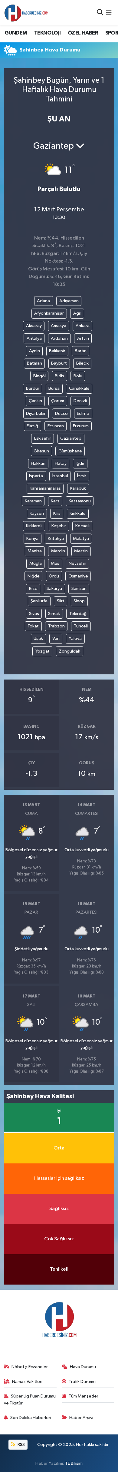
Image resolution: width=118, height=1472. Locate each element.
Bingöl (39, 376)
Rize (33, 588)
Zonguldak (69, 651)
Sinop (79, 601)
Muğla (35, 563)
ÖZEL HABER (83, 33)
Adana (43, 301)
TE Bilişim (74, 1463)
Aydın (34, 351)
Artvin (83, 338)
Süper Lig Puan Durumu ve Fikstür (30, 1399)
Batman (34, 363)
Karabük (78, 488)
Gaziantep (70, 438)
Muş (55, 563)
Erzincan (56, 426)
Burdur (32, 388)
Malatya (81, 538)
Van (56, 638)
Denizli (80, 401)
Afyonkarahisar (49, 313)
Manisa (35, 551)
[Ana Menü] (109, 12)
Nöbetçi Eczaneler (29, 1366)
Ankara (83, 325)
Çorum (57, 401)
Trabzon (56, 626)
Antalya (34, 338)
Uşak (38, 638)
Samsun (79, 588)
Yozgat (42, 651)
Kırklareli (34, 526)
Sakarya (54, 588)
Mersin (81, 551)
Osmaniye (78, 576)
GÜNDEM (16, 33)
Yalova (75, 638)
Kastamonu (80, 501)
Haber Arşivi (81, 1417)
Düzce (61, 413)
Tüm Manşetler (83, 1396)
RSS (21, 1444)
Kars (55, 501)
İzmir (81, 476)
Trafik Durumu (82, 1381)
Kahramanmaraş (45, 488)
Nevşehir (77, 563)
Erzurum (81, 426)
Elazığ (32, 426)
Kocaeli (82, 526)
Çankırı (35, 401)
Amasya (58, 325)
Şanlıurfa (39, 601)
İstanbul (60, 476)
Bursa (54, 388)
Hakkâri (38, 463)
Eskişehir (42, 438)
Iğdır (80, 463)
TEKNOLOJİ (47, 33)
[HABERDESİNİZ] (26, 12)
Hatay (61, 463)
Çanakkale (79, 388)
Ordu (54, 576)
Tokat (33, 626)
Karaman (33, 501)
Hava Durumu (83, 1366)
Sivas (34, 613)
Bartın (81, 351)
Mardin (58, 551)
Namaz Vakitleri (27, 1381)
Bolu (78, 376)
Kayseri (37, 513)
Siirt (60, 601)
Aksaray (34, 325)
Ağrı (77, 313)
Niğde (34, 576)
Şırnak (54, 613)
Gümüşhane (70, 451)
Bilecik (82, 363)
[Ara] (100, 12)
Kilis (57, 513)
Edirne (83, 413)
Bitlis (59, 376)
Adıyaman (69, 301)
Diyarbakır (36, 413)
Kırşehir (58, 526)
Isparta (36, 476)
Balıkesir (57, 351)
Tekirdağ (78, 613)
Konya (32, 538)
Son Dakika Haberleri (30, 1417)
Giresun (41, 451)
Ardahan (59, 338)
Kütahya (56, 538)
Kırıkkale (78, 513)
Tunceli (81, 626)
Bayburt (59, 363)
